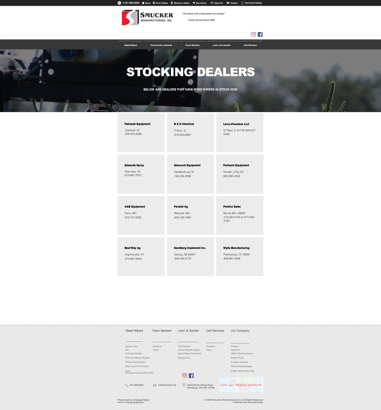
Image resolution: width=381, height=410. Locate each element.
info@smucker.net (167, 385)
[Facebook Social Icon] (260, 34)
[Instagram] (253, 34)
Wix (261, 402)
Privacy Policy (141, 400)
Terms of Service (134, 402)
